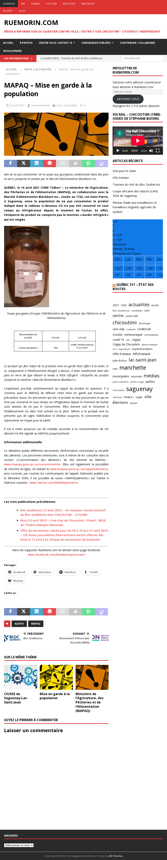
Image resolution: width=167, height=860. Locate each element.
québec (150, 381)
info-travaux (122, 354)
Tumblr (35, 3)
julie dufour (120, 360)
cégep (136, 339)
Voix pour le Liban (124, 171)
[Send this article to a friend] (62, 163)
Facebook (9, 3)
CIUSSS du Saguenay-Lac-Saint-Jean (16, 698)
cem (146, 310)
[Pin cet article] (49, 163)
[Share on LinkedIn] (36, 163)
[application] (138, 140)
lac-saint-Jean (143, 360)
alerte (19, 623)
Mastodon (87, 3)
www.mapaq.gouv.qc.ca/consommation (32, 464)
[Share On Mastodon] (101, 163)
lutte (115, 368)
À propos (26, 43)
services (117, 397)
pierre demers (121, 381)
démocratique (149, 344)
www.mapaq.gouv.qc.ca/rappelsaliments (79, 469)
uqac (139, 397)
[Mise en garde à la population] (56, 677)
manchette (133, 367)
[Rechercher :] (142, 58)
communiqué (133, 334)
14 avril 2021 (17, 105)
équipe (133, 402)
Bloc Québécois (121, 310)
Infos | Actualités (67, 105)
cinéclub (144, 329)
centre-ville (131, 316)
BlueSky (8, 10)
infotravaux (141, 354)
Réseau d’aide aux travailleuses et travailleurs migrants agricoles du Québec (135, 207)
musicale (136, 376)
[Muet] (151, 151)
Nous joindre (12, 51)
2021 (116, 305)
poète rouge (137, 381)
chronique (144, 323)
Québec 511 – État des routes (133, 286)
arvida (155, 305)
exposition (124, 349)
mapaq (35, 623)
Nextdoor (69, 3)
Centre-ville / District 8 (55, 43)
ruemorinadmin (40, 105)
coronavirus (151, 334)
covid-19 (118, 340)
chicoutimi (125, 322)
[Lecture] (118, 151)
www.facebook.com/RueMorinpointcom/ (56, 554)
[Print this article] (75, 163)
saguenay (139, 389)
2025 (124, 305)
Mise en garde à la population (55, 696)
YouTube (51, 3)
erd (114, 349)
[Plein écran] (158, 151)
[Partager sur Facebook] (10, 163)
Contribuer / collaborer (137, 43)
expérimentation (142, 349)
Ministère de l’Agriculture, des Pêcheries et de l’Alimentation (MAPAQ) (89, 702)
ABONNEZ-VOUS (128, 99)
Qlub (22, 10)
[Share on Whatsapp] (88, 163)
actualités (139, 304)
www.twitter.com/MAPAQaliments (54, 482)
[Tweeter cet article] (23, 163)
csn (128, 339)
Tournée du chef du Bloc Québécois (136, 184)
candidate (137, 310)
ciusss (117, 334)
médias (151, 375)
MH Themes (116, 856)
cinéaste (131, 329)
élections (120, 402)
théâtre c (129, 397)
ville (148, 396)
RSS (23, 3)
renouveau (118, 390)
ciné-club (119, 329)
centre (118, 315)
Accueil (8, 43)
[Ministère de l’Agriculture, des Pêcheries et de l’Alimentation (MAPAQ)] (92, 677)
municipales (121, 376)
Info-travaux (121, 178)
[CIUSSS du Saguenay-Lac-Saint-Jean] (20, 677)
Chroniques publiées (95, 43)
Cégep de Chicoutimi (126, 344)
